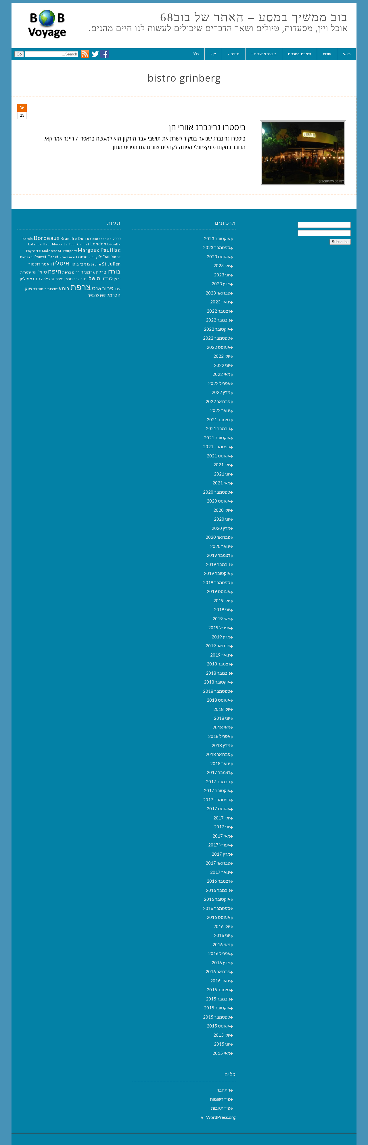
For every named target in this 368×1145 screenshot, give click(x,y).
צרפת (80, 287)
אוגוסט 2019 (218, 591)
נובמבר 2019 (218, 564)
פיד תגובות (220, 1108)
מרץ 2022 (221, 392)
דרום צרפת (71, 272)
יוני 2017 (222, 826)
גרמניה (87, 272)
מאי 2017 (221, 835)
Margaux (88, 250)
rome (82, 256)
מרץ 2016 (221, 962)
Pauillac (110, 250)
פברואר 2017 (218, 862)
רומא (64, 288)
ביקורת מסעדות (265, 54)
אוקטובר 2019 (217, 573)
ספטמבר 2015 (216, 1016)
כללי (196, 54)
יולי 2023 (221, 265)
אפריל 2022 (219, 383)
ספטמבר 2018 (216, 691)
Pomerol (27, 257)
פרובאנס (103, 288)
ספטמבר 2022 (216, 337)
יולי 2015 (221, 1035)
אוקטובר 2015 (217, 1007)
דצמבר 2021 (218, 419)
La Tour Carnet (76, 244)
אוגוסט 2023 (218, 256)
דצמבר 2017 (218, 772)
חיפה (55, 271)
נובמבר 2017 (218, 781)
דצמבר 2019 (218, 555)
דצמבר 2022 (218, 310)
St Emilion (107, 257)
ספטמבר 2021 (216, 446)
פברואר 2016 (218, 971)
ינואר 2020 (220, 546)
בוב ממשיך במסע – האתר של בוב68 (254, 17)
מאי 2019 (221, 618)
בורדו (114, 271)
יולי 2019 (221, 600)
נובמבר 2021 (218, 428)
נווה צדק (80, 279)
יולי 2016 (221, 926)
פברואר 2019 (218, 645)
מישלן (94, 278)
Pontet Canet (46, 257)
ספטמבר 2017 (216, 799)
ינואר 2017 (220, 872)
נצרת (59, 279)
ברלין (101, 272)
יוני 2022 (222, 365)
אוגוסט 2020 (218, 500)
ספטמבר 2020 (216, 491)
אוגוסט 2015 (218, 1025)
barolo (27, 238)
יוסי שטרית (29, 272)
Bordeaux (47, 237)
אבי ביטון (78, 264)
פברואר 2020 (218, 537)
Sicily (93, 257)
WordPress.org (221, 1117)
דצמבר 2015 (218, 989)
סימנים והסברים (299, 54)
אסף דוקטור (38, 264)
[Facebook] (104, 56)
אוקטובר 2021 (217, 437)
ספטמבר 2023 (216, 247)
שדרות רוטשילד (45, 289)
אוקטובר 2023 (217, 238)
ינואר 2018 (220, 763)
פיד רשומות (220, 1099)
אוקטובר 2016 (217, 899)
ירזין (117, 279)
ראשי (346, 54)
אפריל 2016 (219, 953)
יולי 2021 (221, 464)
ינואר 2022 (220, 410)
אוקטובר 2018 (217, 681)
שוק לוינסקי (97, 295)
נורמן (68, 279)
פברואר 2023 (218, 292)
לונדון (107, 278)
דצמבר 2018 (218, 663)
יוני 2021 (222, 473)
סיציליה (48, 278)
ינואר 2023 (220, 301)
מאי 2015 (221, 1053)
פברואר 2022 (218, 401)
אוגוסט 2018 (218, 700)
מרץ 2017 (221, 854)
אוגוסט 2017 (218, 808)
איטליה (60, 263)
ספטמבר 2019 (216, 582)
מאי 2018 (221, 727)
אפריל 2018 (219, 736)
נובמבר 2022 (218, 319)
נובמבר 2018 (218, 673)
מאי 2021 (221, 482)
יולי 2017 (221, 817)
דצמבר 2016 (218, 881)
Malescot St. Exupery (59, 251)
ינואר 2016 (220, 980)
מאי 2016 (221, 944)
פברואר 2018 (218, 754)
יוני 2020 (222, 518)
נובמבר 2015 (218, 998)
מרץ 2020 (221, 528)
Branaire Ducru (75, 238)
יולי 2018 (221, 709)
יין (214, 54)
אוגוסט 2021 (218, 455)
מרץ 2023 (221, 283)
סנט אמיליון (30, 278)
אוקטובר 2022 (217, 329)
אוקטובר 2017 (217, 790)
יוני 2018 (222, 718)
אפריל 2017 (219, 844)
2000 (117, 238)
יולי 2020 (221, 510)
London (98, 243)
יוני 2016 (222, 935)
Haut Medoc (53, 244)
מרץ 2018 (221, 745)
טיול (43, 272)
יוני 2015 (222, 1043)
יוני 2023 (222, 274)
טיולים (235, 54)
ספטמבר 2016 (216, 908)
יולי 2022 (221, 356)
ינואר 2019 (220, 654)
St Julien (111, 263)
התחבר (223, 1089)
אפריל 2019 (219, 627)
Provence (67, 257)
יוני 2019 (222, 609)
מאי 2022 (221, 374)
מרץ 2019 (221, 636)
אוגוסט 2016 (218, 917)
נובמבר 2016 (218, 890)
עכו (118, 288)
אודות (327, 54)
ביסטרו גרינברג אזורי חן (207, 127)
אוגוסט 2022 (218, 347)
